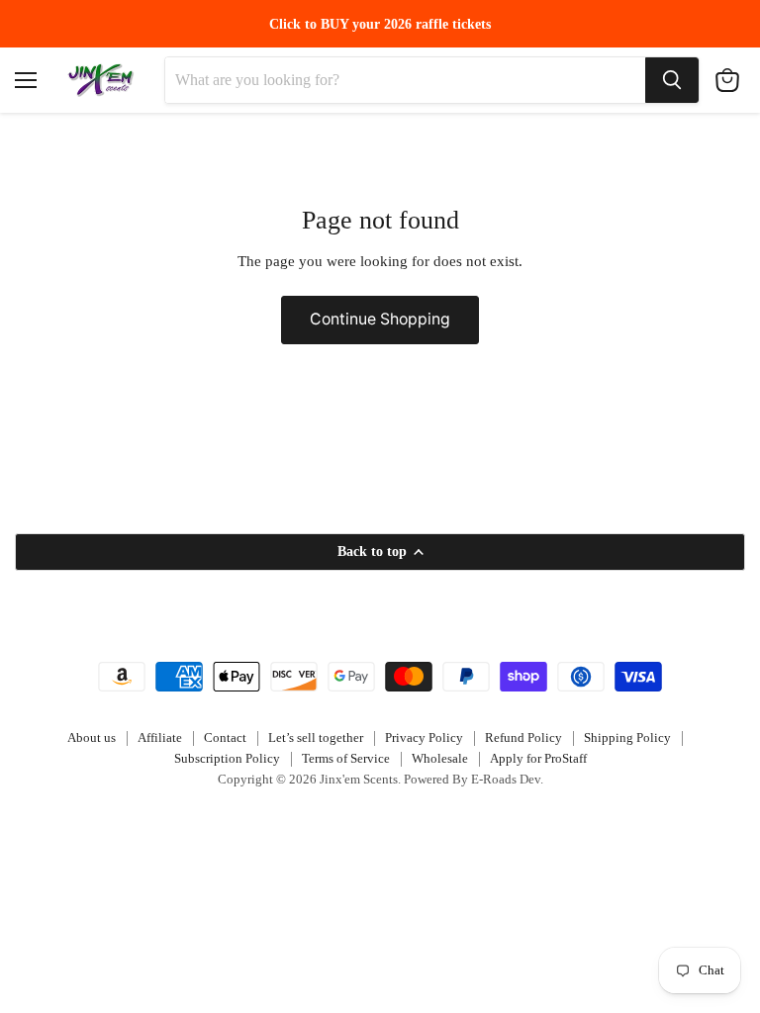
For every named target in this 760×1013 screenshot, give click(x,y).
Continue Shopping (380, 319)
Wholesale (440, 758)
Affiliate (160, 737)
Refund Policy (523, 737)
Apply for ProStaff (538, 758)
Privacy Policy (424, 737)
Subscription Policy (227, 758)
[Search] (672, 80)
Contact (225, 737)
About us (91, 737)
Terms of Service (346, 758)
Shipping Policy (627, 737)
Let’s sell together (315, 737)
